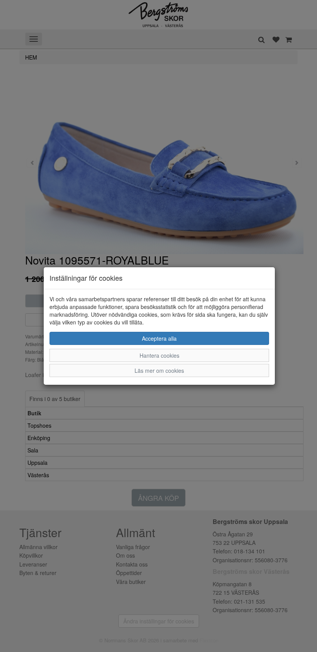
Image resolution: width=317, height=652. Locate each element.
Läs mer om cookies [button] (159, 370)
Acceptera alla (159, 338)
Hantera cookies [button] (159, 355)
